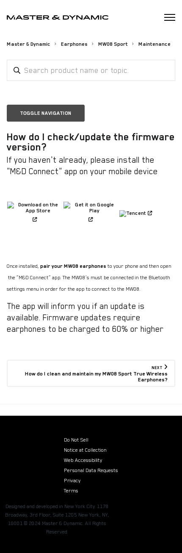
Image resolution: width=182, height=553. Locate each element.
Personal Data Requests (91, 470)
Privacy (72, 481)
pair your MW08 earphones (73, 266)
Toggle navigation (46, 113)
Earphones (74, 44)
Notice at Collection (85, 450)
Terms (71, 491)
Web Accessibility (83, 460)
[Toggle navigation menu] (170, 17)
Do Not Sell (76, 440)
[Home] (57, 17)
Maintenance (154, 44)
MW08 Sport (113, 44)
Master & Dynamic (28, 44)
